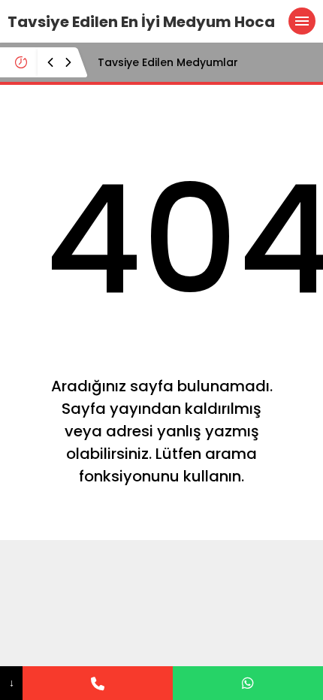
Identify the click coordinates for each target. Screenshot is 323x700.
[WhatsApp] (248, 683)
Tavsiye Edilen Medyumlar (168, 62)
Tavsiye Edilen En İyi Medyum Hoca (141, 21)
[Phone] (98, 683)
